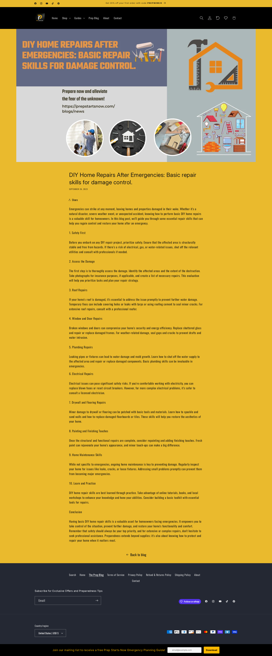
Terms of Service (116, 575)
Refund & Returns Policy (158, 575)
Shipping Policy (183, 575)
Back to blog (138, 554)
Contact (136, 581)
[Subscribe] (97, 600)
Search (72, 575)
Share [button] (75, 200)
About (197, 575)
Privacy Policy (135, 575)
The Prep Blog (96, 575)
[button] (66, 18)
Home (82, 575)
